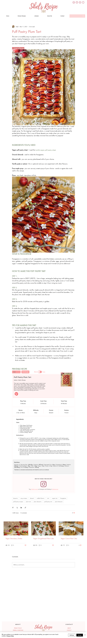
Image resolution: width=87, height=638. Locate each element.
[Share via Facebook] (13, 507)
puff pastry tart (48, 501)
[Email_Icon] (83, 2)
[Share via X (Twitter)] (17, 507)
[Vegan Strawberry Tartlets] (16, 528)
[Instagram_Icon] (80, 2)
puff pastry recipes (18, 501)
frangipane (63, 498)
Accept (79, 635)
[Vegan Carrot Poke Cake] (71, 528)
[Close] (85, 635)
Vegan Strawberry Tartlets (14, 538)
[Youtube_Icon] (77, 2)
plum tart (28, 501)
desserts (15, 498)
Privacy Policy (10, 636)
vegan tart (54, 498)
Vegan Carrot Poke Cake (69, 538)
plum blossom (59, 501)
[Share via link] (25, 507)
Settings (72, 635)
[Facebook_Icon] (73, 2)
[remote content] (43, 432)
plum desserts (37, 501)
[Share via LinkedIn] (21, 507)
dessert (32, 498)
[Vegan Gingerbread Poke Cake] (43, 528)
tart (48, 498)
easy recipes (24, 498)
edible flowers (40, 498)
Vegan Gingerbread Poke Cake (43, 538)
